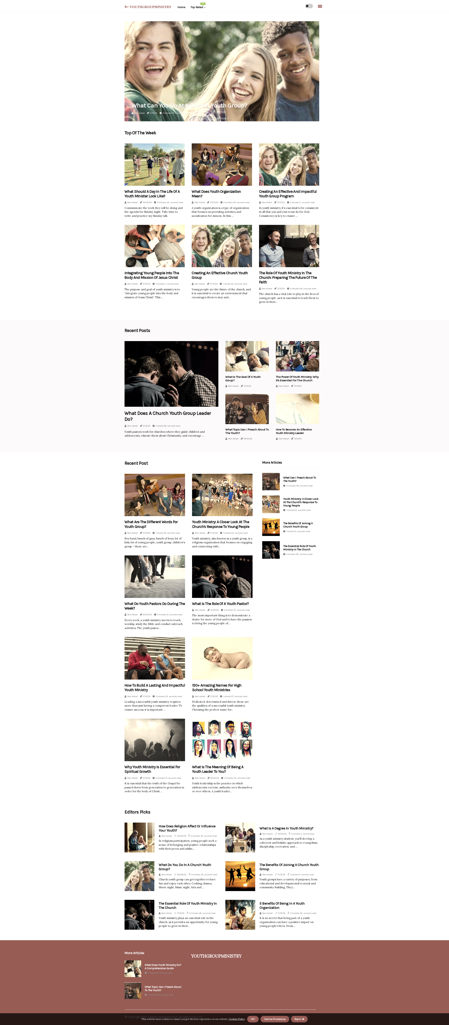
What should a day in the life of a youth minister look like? (152, 193)
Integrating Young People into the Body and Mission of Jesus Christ (152, 275)
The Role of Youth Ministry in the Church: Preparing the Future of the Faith (288, 278)
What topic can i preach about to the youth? (163, 988)
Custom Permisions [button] (275, 1019)
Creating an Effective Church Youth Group (220, 275)
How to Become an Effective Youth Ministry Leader (294, 431)
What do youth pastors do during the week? (155, 606)
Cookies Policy (236, 1019)
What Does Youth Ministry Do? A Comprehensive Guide (163, 966)
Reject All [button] (299, 1019)
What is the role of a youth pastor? (220, 603)
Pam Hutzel (139, 113)
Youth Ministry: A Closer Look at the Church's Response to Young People (220, 524)
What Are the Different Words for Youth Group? (151, 524)
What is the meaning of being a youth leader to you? (217, 769)
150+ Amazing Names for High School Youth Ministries (216, 687)
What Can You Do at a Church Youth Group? (189, 105)
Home (181, 7)
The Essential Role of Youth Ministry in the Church (299, 547)
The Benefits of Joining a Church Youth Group (298, 525)
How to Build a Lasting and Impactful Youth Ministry (155, 687)
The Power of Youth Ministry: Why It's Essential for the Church (297, 378)
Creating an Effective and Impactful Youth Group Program (288, 193)
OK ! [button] (253, 1019)
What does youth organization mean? (216, 193)
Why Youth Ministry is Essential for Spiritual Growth (152, 769)
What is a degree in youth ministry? (286, 828)
